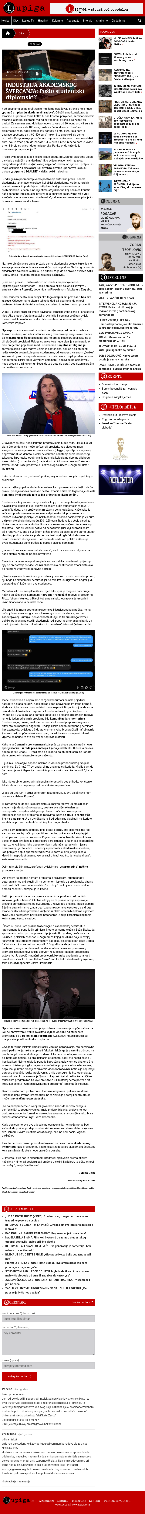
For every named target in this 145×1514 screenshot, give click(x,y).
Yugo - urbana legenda (115, 419)
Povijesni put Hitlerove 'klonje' (119, 414)
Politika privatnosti (117, 1500)
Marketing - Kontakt (86, 1500)
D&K (15, 20)
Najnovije (107, 31)
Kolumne (57, 20)
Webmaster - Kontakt (53, 1500)
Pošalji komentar (19, 1376)
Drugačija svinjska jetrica (116, 397)
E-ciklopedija (118, 407)
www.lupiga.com (81, 1504)
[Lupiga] (24, 6)
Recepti (111, 376)
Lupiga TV (28, 20)
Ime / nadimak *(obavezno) (18, 1313)
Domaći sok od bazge (114, 384)
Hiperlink (43, 20)
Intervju (87, 20)
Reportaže (73, 20)
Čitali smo (102, 20)
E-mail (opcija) (10, 1360)
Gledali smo (119, 20)
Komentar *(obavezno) (15, 1327)
